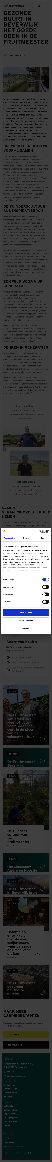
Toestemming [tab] (9, 538)
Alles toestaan (26, 613)
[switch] (45, 587)
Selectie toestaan (26, 621)
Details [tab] (26, 538)
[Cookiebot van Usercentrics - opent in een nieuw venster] (38, 531)
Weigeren (26, 628)
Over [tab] (43, 538)
